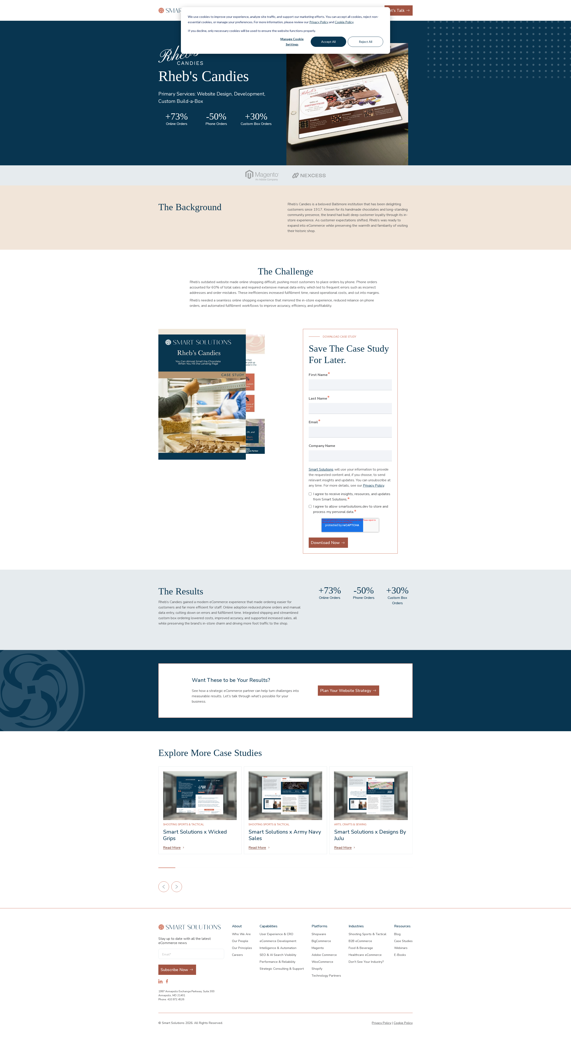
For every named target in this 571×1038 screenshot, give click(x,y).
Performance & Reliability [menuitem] (277, 962)
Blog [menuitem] (397, 934)
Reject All (365, 42)
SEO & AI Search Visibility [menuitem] (278, 955)
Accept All (328, 42)
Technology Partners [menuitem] (326, 976)
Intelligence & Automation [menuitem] (278, 948)
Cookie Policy (344, 22)
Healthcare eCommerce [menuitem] (365, 955)
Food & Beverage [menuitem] (361, 948)
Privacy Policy (318, 22)
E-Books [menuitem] (400, 955)
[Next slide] (176, 886)
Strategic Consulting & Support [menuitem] (282, 969)
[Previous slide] (163, 886)
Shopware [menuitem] (319, 934)
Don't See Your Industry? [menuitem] (366, 962)
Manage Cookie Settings (292, 41)
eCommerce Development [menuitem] (278, 941)
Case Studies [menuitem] (403, 941)
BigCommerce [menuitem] (321, 941)
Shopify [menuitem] (317, 969)
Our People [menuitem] (240, 941)
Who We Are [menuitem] (241, 934)
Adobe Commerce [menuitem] (324, 955)
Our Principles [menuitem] (242, 948)
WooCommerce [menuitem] (322, 962)
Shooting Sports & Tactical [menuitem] (367, 934)
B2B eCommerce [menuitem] (360, 941)
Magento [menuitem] (318, 948)
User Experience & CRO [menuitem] (276, 934)
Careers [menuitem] (237, 955)
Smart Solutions (321, 469)
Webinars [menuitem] (401, 948)
